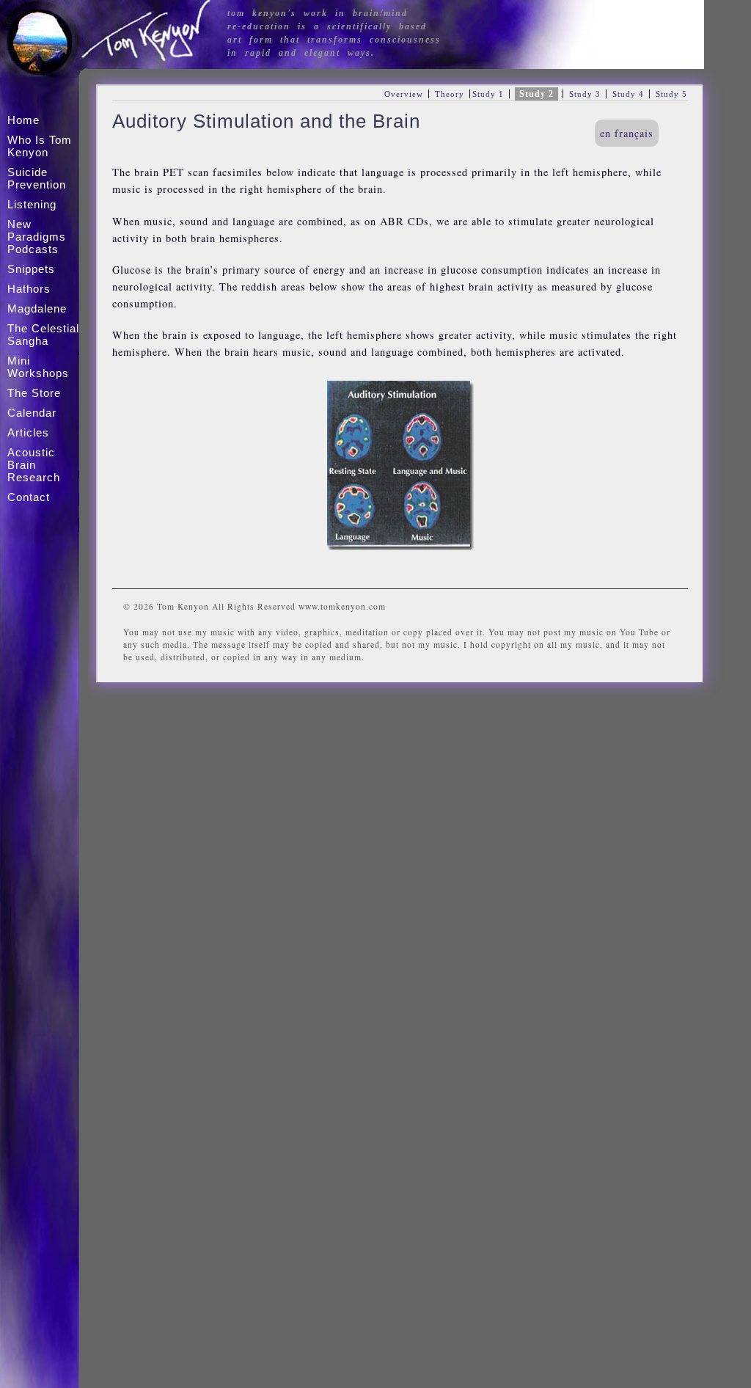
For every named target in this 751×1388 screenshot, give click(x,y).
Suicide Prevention (36, 178)
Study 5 (671, 94)
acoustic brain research (33, 464)
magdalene (37, 308)
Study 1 (488, 94)
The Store (34, 393)
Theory (449, 94)
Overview (403, 94)
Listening (31, 204)
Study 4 (628, 94)
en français (626, 133)
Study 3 (585, 94)
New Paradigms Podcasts (36, 236)
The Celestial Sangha (43, 334)
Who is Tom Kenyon (39, 146)
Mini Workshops (38, 366)
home (23, 120)
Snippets (31, 269)
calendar (31, 412)
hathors (29, 288)
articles (28, 432)
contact (28, 497)
